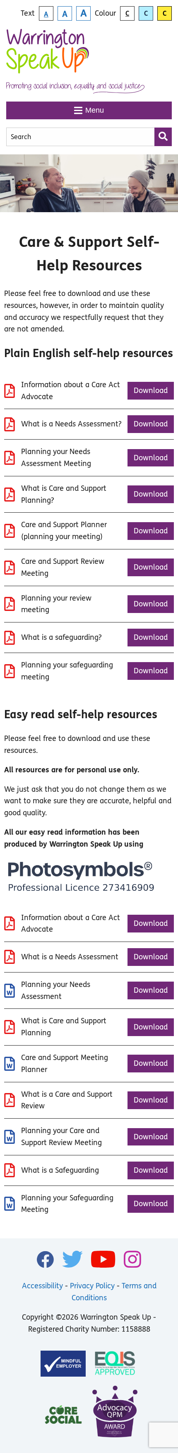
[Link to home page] (47, 55)
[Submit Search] (163, 137)
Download (151, 390)
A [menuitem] (46, 14)
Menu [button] (94, 110)
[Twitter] (72, 1259)
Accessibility (42, 1285)
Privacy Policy (92, 1285)
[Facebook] (45, 1259)
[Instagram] (132, 1259)
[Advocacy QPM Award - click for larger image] (115, 1413)
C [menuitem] (127, 13)
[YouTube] (103, 1259)
